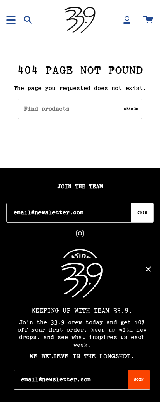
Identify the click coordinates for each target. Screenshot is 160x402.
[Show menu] (12, 20)
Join (142, 212)
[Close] (148, 269)
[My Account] (127, 20)
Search (131, 108)
